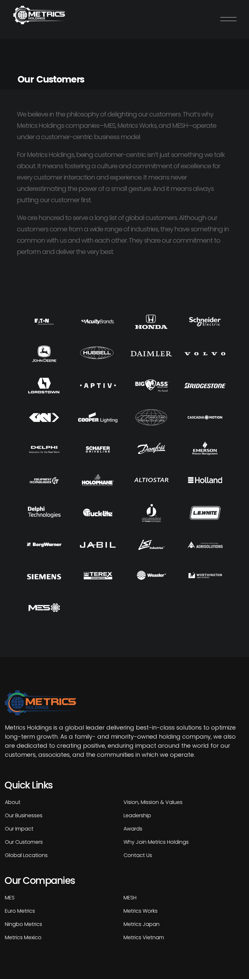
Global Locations (26, 855)
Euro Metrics (20, 911)
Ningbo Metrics (23, 924)
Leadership (137, 815)
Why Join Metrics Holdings (156, 842)
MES (10, 897)
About (12, 802)
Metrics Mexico (23, 937)
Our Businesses (23, 815)
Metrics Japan (142, 924)
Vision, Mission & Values (153, 802)
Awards (133, 828)
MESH (130, 897)
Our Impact (19, 828)
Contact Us (138, 855)
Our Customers (24, 842)
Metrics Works (141, 911)
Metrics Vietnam (144, 937)
